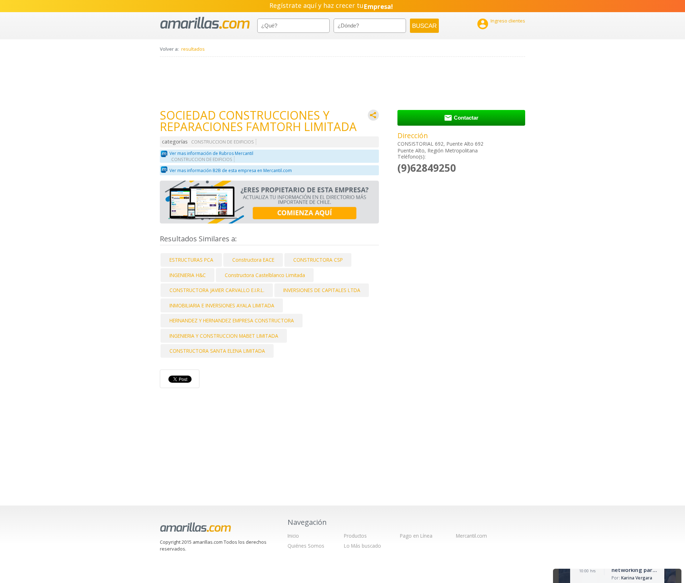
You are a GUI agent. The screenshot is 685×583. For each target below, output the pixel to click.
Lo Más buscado (362, 545)
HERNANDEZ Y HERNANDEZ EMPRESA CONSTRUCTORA (231, 320)
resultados (193, 49)
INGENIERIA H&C (187, 275)
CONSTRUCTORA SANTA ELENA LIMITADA (217, 350)
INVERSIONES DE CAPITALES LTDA (321, 290)
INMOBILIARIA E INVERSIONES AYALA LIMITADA (221, 305)
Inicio (293, 535)
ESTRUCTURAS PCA (191, 259)
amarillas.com (205, 23)
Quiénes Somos (306, 545)
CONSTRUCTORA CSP (318, 259)
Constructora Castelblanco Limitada (265, 275)
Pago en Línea (416, 535)
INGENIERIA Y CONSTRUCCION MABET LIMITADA (223, 335)
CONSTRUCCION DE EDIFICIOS (222, 142)
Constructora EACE (253, 259)
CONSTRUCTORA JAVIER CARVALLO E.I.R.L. (216, 290)
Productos (355, 535)
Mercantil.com (471, 535)
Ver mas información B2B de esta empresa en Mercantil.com (230, 170)
